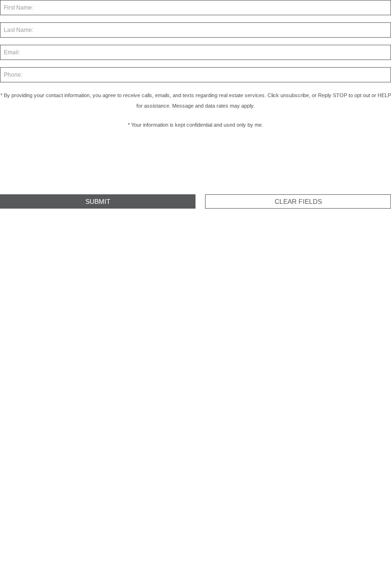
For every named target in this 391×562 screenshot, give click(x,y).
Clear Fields (298, 201)
